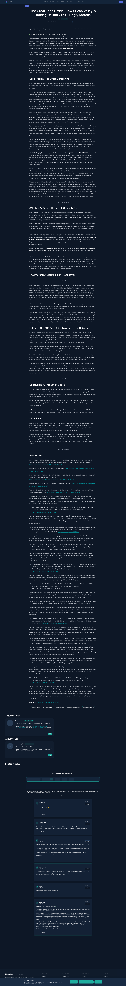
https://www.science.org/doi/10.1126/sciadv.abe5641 (45, 465)
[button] (63, 786)
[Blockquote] (66, 779)
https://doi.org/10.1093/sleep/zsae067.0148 (45, 571)
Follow (50, 733)
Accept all (98, 981)
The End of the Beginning (38, 727)
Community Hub (65, 976)
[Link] (39, 779)
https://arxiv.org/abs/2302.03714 (68, 532)
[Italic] (31, 779)
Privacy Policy (105, 976)
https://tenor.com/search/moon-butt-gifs (49, 702)
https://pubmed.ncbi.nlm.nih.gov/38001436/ (53, 623)
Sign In (116, 1)
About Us (84, 976)
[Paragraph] (51, 779)
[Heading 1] (43, 779)
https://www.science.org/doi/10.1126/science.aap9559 (63, 492)
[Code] (36, 779)
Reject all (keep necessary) (86, 981)
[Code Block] (63, 779)
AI (59, 18)
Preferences (73, 981)
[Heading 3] (49, 779)
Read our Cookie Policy (37, 983)
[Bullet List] (56, 779)
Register (121, 1)
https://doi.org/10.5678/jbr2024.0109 (43, 682)
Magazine (44, 976)
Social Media (64, 18)
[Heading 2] (46, 779)
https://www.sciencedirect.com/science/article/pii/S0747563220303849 (51, 480)
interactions (69, 21)
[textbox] (63, 787)
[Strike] (34, 779)
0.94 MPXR (76, 21)
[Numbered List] (58, 779)
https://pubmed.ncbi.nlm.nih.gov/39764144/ (45, 512)
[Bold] (28, 779)
